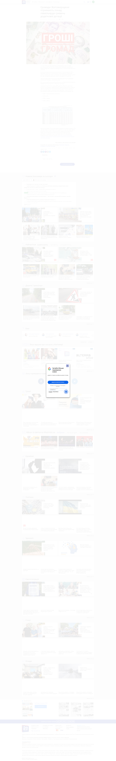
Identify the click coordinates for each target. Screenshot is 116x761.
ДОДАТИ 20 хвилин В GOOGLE (58, 382)
